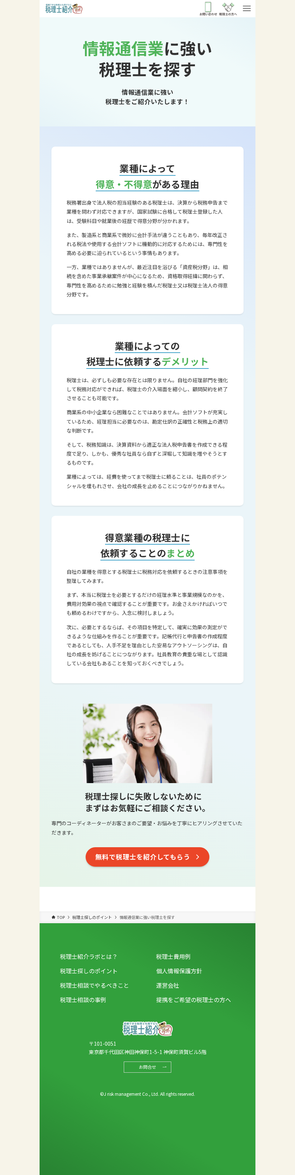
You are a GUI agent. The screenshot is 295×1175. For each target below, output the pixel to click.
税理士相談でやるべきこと (94, 985)
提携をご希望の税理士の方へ (193, 999)
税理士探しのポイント (89, 970)
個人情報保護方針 (179, 970)
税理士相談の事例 (83, 999)
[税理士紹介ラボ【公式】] (63, 8)
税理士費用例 (173, 956)
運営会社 (167, 985)
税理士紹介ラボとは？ (89, 956)
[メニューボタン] (246, 8)
